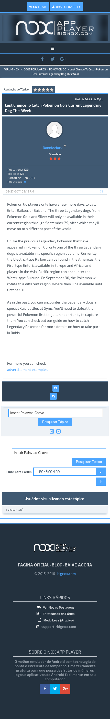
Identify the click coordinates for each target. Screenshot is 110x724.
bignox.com (65, 573)
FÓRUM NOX (11, 69)
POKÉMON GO (57, 69)
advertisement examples (27, 369)
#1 (101, 191)
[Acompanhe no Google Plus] (63, 59)
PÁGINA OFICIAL (33, 564)
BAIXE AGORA (78, 564)
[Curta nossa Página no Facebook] (42, 59)
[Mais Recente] (58, 431)
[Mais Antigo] (52, 431)
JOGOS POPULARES (34, 69)
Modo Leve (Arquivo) (58, 620)
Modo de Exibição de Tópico (89, 99)
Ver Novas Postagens (58, 607)
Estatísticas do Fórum (58, 614)
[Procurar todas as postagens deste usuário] (55, 388)
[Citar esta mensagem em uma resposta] (53, 396)
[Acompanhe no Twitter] (52, 59)
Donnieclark (52, 147)
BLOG (57, 564)
